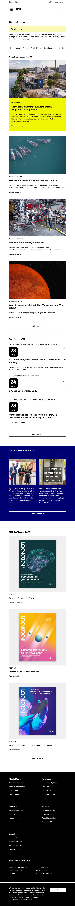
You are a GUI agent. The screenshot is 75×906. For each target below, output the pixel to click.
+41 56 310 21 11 (41, 868)
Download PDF (15, 602)
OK (57, 890)
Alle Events (36, 434)
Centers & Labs (14, 2)
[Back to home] (15, 9)
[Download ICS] (64, 349)
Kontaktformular (41, 870)
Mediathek (36, 758)
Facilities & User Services (56, 2)
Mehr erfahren (36, 514)
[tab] (37, 29)
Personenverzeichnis (43, 873)
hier (30, 899)
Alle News (37, 326)
